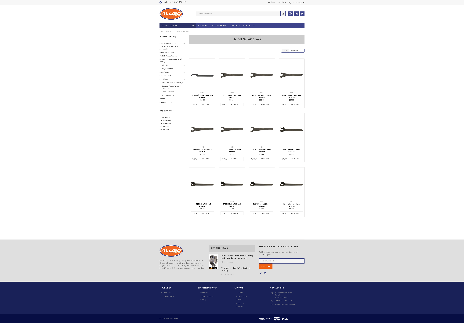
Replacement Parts (166, 102)
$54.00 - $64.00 (165, 129)
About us (167, 293)
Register (301, 2)
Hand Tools (170, 31)
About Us (202, 25)
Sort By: (285, 51)
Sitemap (203, 300)
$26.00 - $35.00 (165, 121)
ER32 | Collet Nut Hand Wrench (291, 96)
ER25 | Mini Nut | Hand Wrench (262, 205)
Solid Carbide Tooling (168, 43)
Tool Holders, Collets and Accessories (169, 48)
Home (161, 31)
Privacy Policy (169, 296)
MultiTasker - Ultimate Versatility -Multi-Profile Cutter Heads (238, 256)
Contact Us (249, 25)
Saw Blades (164, 65)
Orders (271, 2)
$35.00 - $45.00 (165, 123)
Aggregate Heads (166, 69)
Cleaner (162, 99)
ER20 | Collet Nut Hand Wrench (232, 151)
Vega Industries (168, 95)
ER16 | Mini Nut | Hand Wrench (291, 205)
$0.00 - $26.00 (165, 118)
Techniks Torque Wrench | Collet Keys (171, 87)
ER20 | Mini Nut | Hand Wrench (232, 205)
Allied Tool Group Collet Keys (172, 83)
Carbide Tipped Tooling (168, 56)
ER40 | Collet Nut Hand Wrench (261, 96)
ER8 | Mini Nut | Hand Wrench (291, 151)
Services (235, 25)
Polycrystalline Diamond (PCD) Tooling (171, 60)
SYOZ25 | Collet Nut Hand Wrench (202, 96)
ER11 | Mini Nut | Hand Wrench (202, 205)
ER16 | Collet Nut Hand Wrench (262, 151)
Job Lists (282, 2)
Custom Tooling (219, 25)
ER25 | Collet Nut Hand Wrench (202, 151)
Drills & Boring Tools (167, 52)
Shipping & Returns (207, 296)
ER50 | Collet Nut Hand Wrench (232, 96)
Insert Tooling (164, 72)
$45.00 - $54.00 (165, 126)
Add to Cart (205, 104)
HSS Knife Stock (165, 76)
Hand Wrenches (183, 31)
